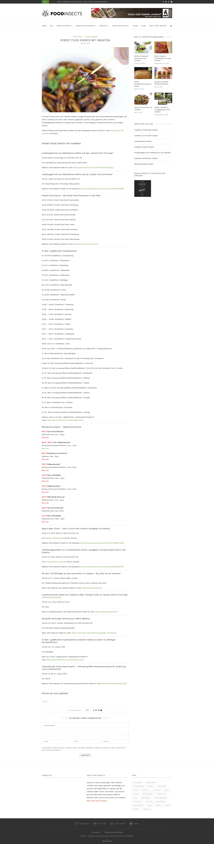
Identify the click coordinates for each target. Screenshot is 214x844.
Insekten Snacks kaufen (144, 147)
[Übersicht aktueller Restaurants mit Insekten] (143, 47)
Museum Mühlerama (53, 538)
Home (44, 26)
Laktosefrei (137, 801)
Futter (135, 790)
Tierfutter (146, 809)
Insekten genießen (85, 26)
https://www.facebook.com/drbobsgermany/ (65, 420)
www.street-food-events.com (86, 244)
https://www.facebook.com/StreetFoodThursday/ (94, 168)
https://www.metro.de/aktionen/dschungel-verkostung (94, 633)
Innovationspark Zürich (54, 562)
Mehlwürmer (160, 801)
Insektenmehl (146, 798)
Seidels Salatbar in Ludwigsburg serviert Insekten (162, 109)
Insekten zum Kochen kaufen (146, 136)
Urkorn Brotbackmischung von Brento (142, 84)
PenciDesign (128, 836)
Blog (143, 26)
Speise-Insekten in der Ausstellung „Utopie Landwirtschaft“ (82, 2)
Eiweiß (150, 786)
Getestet (145, 790)
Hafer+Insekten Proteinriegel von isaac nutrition (162, 58)
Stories (136, 809)
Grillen (135, 794)
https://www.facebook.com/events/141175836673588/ (102, 543)
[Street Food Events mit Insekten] (143, 99)
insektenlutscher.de (51, 597)
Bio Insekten (137, 782)
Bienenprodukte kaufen (143, 164)
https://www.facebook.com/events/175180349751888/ (102, 189)
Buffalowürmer (138, 786)
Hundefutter (161, 794)
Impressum (96, 832)
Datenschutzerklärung (114, 832)
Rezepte (103, 26)
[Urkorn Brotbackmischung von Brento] (143, 73)
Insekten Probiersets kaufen (146, 130)
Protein (158, 805)
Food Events (77, 36)
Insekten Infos (64, 26)
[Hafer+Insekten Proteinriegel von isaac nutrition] (163, 47)
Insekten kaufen (120, 26)
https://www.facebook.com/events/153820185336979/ (102, 567)
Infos (45, 701)
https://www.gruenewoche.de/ (114, 684)
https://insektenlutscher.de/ (106, 612)
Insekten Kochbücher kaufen (146, 158)
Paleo (149, 805)
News (135, 26)
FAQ (51, 26)
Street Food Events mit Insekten (143, 108)
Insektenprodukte (161, 798)
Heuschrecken (147, 794)
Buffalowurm (150, 782)
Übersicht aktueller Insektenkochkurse (161, 83)
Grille (166, 790)
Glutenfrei (156, 790)
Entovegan (161, 786)
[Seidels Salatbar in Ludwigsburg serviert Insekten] (163, 99)
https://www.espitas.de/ (92, 588)
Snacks (167, 805)
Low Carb (149, 801)
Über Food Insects (158, 26)
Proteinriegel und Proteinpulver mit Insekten (152, 153)
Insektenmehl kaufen (143, 141)
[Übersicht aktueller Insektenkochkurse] (163, 73)
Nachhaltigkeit (138, 805)
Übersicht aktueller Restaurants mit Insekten (141, 58)
